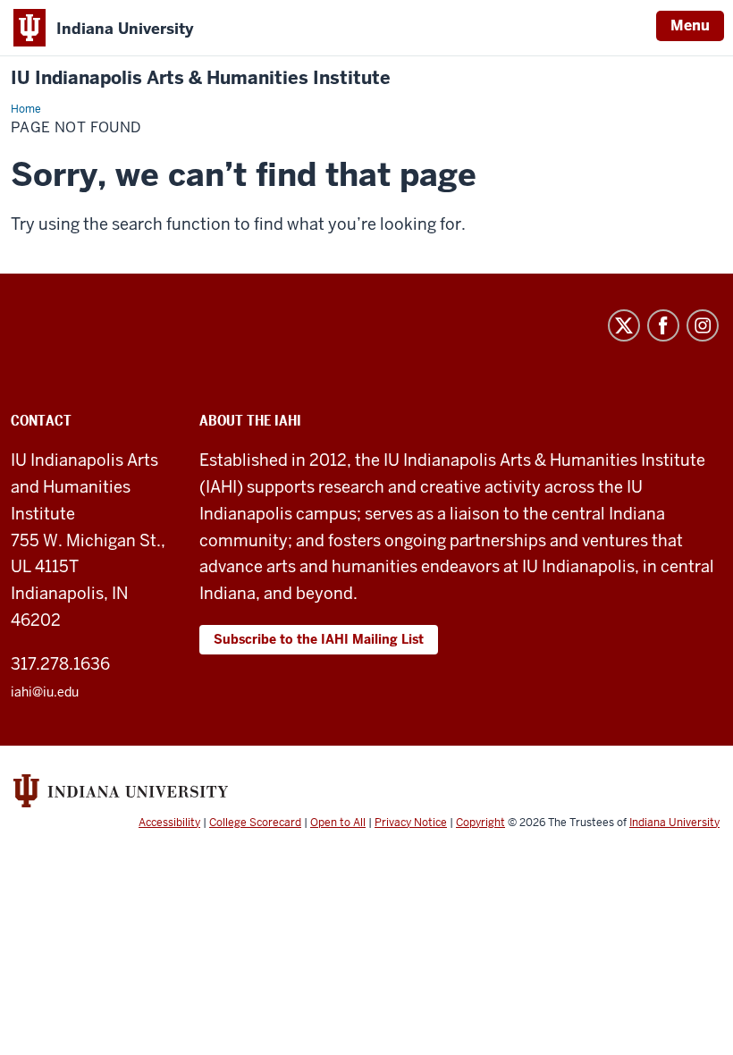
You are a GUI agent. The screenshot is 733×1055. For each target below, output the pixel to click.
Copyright (480, 822)
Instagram (703, 325)
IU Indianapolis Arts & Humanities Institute (201, 78)
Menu (690, 25)
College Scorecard (255, 822)
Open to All (338, 822)
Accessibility (169, 822)
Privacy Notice (411, 822)
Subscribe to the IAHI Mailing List (319, 639)
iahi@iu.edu (45, 692)
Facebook (663, 325)
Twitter (624, 325)
